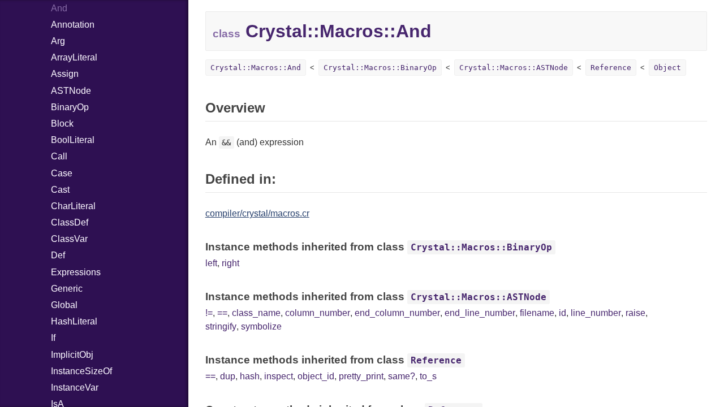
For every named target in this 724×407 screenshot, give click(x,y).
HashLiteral (74, 321)
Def (58, 255)
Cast (60, 189)
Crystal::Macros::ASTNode (513, 67)
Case (61, 173)
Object (667, 67)
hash (250, 376)
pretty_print (361, 376)
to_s (428, 376)
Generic (67, 288)
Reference (611, 67)
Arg (58, 41)
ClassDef (69, 222)
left (211, 263)
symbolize (261, 326)
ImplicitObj (72, 355)
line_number (596, 313)
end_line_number (480, 313)
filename (537, 313)
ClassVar (69, 239)
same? (401, 376)
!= (209, 313)
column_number (317, 313)
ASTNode (71, 91)
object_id (316, 376)
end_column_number (397, 313)
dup (227, 376)
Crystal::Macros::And (255, 67)
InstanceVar (74, 387)
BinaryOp (70, 107)
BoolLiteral (72, 140)
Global (64, 305)
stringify (220, 326)
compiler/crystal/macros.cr (257, 213)
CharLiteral (73, 206)
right (230, 263)
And (59, 8)
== (222, 313)
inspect (278, 376)
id (562, 313)
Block (62, 123)
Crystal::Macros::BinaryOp (380, 67)
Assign (65, 74)
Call (59, 156)
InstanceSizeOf (81, 371)
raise (635, 313)
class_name (256, 313)
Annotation (72, 24)
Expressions (76, 272)
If (53, 338)
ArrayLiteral (74, 57)
